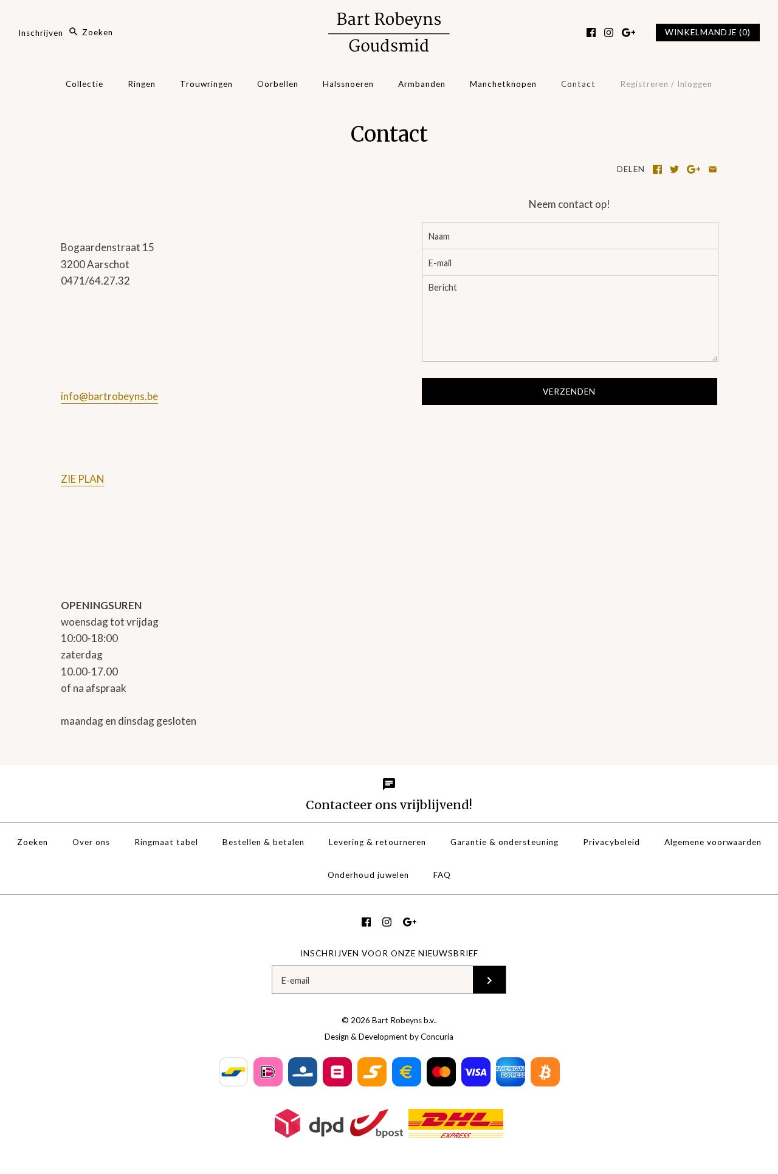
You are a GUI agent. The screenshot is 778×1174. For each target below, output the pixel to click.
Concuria (437, 1036)
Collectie (84, 84)
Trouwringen (206, 84)
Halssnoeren (348, 84)
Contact (578, 84)
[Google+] (629, 32)
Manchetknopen (503, 84)
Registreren (644, 84)
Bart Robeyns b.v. (403, 1020)
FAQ (442, 875)
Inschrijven (40, 32)
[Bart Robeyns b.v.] (389, 20)
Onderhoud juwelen (368, 875)
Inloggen (694, 84)
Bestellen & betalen (263, 842)
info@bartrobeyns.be (109, 396)
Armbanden (422, 84)
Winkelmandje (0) (708, 32)
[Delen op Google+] (694, 169)
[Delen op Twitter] (674, 169)
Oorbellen (277, 84)
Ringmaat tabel (166, 842)
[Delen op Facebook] (657, 169)
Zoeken (32, 842)
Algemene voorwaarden (713, 842)
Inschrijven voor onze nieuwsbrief (389, 953)
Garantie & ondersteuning (504, 842)
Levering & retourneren (377, 842)
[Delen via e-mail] (712, 169)
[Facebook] (591, 32)
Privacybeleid (611, 842)
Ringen (142, 84)
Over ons (91, 842)
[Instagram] (608, 32)
